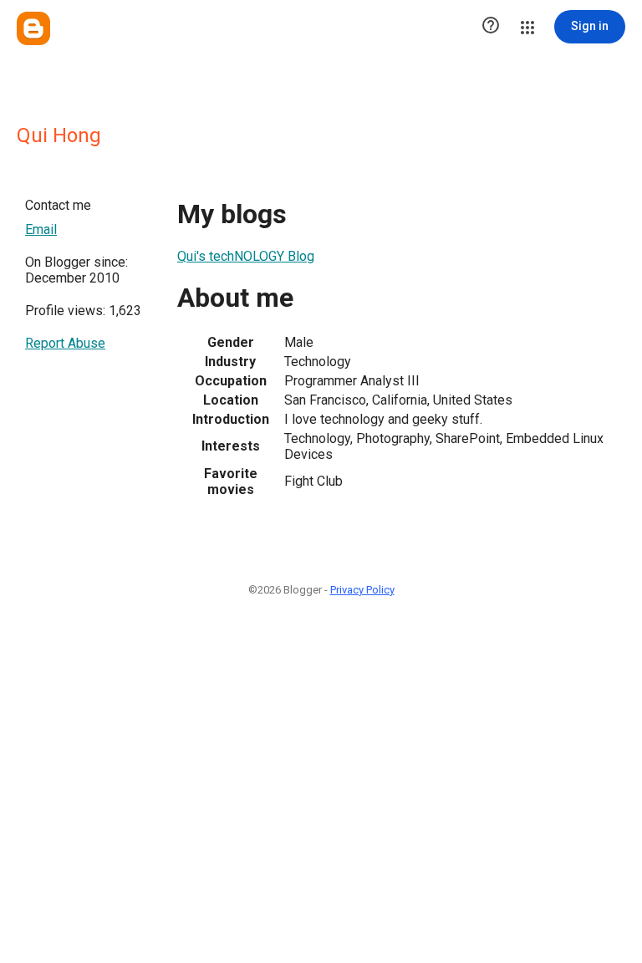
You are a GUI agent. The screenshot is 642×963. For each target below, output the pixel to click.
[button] (491, 27)
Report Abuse (65, 343)
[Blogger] (33, 28)
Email (41, 229)
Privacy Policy (362, 589)
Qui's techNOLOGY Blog (245, 256)
